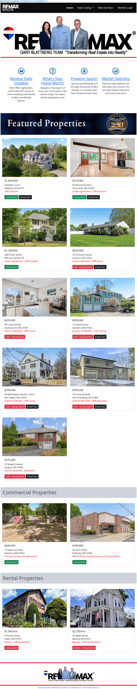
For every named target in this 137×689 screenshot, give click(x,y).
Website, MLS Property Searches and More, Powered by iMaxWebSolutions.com (60, 687)
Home (69, 7)
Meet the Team (105, 7)
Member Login (125, 7)
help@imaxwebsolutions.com (91, 687)
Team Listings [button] (84, 7)
